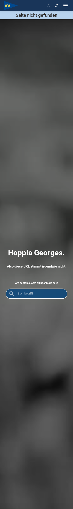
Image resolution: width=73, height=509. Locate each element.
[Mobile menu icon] (65, 5)
